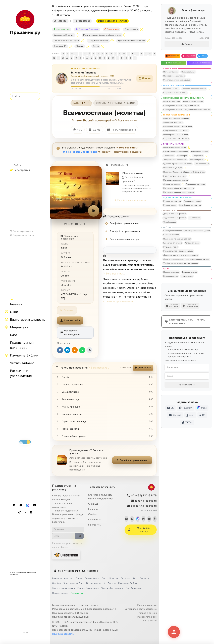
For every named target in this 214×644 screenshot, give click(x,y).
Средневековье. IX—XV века (175, 130)
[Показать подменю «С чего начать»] (141, 29)
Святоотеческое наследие (66, 40)
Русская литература (172, 201)
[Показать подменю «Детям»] (102, 46)
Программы (94, 524)
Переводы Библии (171, 89)
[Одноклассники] (31, 512)
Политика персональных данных (70, 616)
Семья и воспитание (171, 184)
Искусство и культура (172, 168)
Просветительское (171, 272)
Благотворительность (27, 319)
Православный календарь (22, 344)
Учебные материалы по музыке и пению (180, 263)
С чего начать (131, 29)
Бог (135, 578)
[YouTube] (35, 505)
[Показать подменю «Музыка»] (87, 46)
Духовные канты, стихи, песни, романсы (180, 255)
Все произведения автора (124, 239)
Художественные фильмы (174, 218)
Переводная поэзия (192, 201)
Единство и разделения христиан (177, 164)
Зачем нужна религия (63, 588)
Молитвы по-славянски (193, 101)
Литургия (126, 578)
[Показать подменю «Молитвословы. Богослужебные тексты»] (124, 34)
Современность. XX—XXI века (176, 139)
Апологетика (168, 155)
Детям (96, 46)
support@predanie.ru (144, 508)
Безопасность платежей (100, 609)
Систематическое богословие (175, 151)
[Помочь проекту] (174, 632)
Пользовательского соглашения (146, 618)
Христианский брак (74, 583)
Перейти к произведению (131, 200)
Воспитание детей (95, 583)
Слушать (68, 310)
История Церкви (197, 159)
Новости (93, 509)
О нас (14, 312)
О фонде (93, 503)
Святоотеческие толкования (194, 89)
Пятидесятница (60, 593)
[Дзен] (25, 512)
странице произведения (118, 301)
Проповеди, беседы (199, 151)
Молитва (113, 578)
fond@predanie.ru (146, 501)
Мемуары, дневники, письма (175, 180)
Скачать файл (72, 320)
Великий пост (92, 578)
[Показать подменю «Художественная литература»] (148, 40)
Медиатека (19, 327)
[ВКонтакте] (14, 505)
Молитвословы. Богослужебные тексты (102, 35)
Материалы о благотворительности (178, 188)
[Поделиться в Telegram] (67, 350)
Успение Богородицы (112, 588)
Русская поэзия (169, 205)
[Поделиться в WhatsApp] (82, 350)
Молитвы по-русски (171, 101)
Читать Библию (22, 363)
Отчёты (92, 514)
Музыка (79, 46)
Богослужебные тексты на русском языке (181, 105)
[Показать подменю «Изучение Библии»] (6, 355)
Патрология (198, 155)
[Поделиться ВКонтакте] (60, 350)
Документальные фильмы (174, 214)
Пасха (79, 578)
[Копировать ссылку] (89, 350)
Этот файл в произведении (125, 231)
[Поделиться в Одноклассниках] (75, 350)
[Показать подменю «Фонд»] (6, 319)
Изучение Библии (24, 355)
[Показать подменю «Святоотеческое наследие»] (82, 40)
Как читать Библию (128, 583)
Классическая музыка (172, 243)
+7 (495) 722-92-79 (144, 495)
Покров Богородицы (87, 588)
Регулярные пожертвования (68, 609)
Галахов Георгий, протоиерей (91, 120)
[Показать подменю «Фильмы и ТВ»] (70, 46)
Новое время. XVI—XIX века (175, 134)
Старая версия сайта (23, 231)
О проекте (82, 613)
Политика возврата (63, 613)
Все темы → (77, 593)
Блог (13, 335)
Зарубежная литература (190, 205)
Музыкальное (187, 276)
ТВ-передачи (194, 218)
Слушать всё (144, 367)
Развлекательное (189, 272)
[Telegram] (21, 505)
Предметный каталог (98, 40)
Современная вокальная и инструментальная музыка (186, 259)
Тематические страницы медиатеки (78, 570)
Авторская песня (192, 243)
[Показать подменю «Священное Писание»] (77, 34)
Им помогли (94, 519)
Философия (182, 155)
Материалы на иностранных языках (178, 192)
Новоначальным (188, 72)
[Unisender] (66, 554)
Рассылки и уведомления (21, 373)
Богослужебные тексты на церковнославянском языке (186, 109)
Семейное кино (169, 222)
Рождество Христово (62, 578)
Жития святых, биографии (174, 176)
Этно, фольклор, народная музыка (178, 251)
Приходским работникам (174, 76)
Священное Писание (64, 35)
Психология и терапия (195, 184)
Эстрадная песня (170, 247)
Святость (144, 578)
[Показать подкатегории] (209, 89)
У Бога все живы (126, 120)
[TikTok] (19, 512)
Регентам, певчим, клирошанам (176, 80)
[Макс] (28, 505)
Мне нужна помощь (143, 529)
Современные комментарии (175, 93)
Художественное (170, 276)
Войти (17, 165)
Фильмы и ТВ (60, 46)
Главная (16, 304)
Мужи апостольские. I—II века (176, 118)
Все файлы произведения (72, 332)
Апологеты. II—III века (173, 122)
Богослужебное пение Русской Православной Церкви (186, 230)
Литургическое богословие (175, 159)
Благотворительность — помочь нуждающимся (101, 496)
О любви (56, 583)
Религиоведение (202, 164)
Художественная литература (131, 40)
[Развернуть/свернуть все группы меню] (12, 299)
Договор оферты (89, 605)
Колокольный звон (171, 234)
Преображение (133, 588)
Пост (103, 578)
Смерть (112, 583)
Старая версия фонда (23, 235)
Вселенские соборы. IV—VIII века (177, 126)
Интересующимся (170, 72)
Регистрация (22, 169)
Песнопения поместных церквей (177, 239)
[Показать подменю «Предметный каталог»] (112, 40)
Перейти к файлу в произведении (121, 151)
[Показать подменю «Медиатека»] (6, 327)
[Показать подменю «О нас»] (6, 311)
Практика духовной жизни (174, 147)
